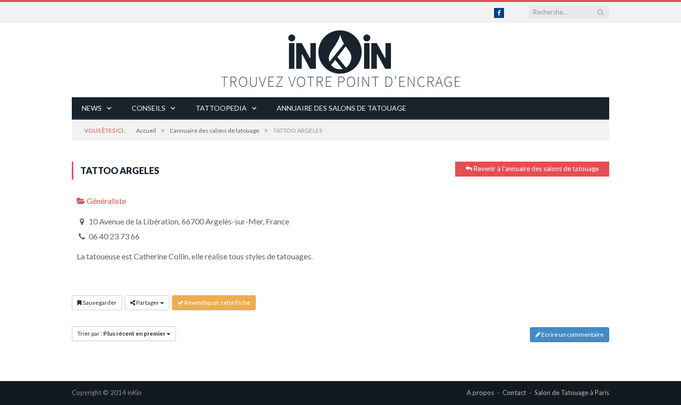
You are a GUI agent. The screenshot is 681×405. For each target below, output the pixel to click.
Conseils (149, 108)
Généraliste (105, 200)
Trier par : (121, 333)
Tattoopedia (221, 108)
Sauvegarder (99, 302)
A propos (480, 393)
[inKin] (340, 56)
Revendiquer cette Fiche (216, 302)
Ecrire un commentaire (572, 334)
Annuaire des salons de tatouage (341, 108)
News (92, 108)
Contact (514, 393)
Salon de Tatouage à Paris (571, 393)
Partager (147, 302)
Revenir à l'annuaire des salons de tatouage (535, 169)
